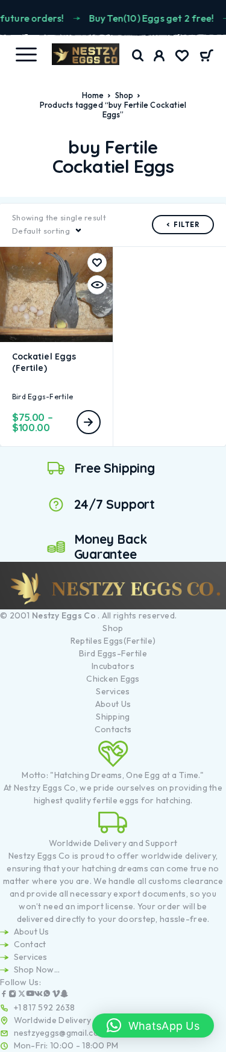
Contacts (113, 729)
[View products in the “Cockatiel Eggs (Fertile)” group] (89, 422)
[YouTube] (30, 995)
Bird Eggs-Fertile (42, 396)
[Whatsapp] (47, 995)
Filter (186, 224)
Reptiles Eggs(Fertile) (113, 640)
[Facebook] (4, 995)
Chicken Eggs (112, 678)
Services (113, 691)
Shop (124, 95)
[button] (153, 1025)
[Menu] (26, 54)
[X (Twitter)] (21, 995)
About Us (113, 704)
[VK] (38, 995)
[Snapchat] (64, 995)
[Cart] (206, 56)
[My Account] (159, 57)
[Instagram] (12, 995)
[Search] (138, 55)
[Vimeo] (56, 995)
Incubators (113, 666)
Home (93, 95)
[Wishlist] (182, 57)
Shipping (113, 716)
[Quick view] (97, 284)
